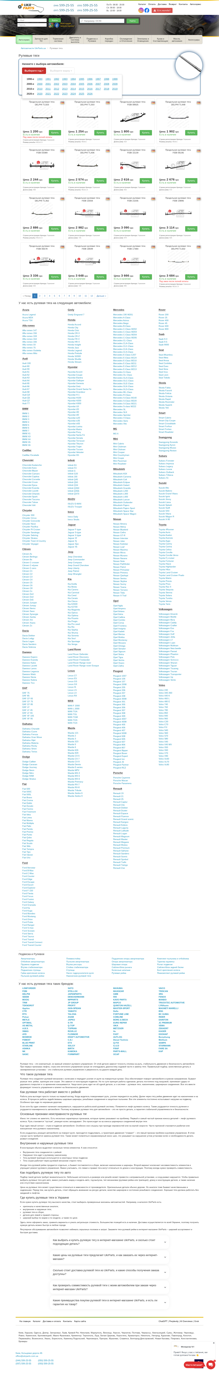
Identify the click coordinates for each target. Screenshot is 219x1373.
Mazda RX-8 (74, 787)
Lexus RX (72, 696)
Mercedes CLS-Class (123, 352)
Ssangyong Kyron (167, 445)
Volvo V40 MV (165, 744)
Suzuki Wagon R (166, 516)
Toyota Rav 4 (165, 587)
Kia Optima (73, 615)
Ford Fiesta (27, 893)
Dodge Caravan (29, 764)
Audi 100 (26, 363)
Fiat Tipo (26, 852)
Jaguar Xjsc (73, 544)
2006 (90, 84)
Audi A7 (25, 389)
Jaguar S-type (74, 532)
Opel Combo (119, 620)
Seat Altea (163, 358)
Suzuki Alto (164, 488)
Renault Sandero (121, 853)
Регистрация (65, 23)
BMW (25, 409)
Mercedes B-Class (122, 326)
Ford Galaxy (28, 902)
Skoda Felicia (165, 393)
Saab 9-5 (163, 342)
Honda (71, 320)
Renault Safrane (121, 851)
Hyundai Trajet (74, 447)
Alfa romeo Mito (29, 353)
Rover (162, 310)
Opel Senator (119, 649)
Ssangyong (165, 437)
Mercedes (118, 310)
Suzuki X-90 (164, 519)
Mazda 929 (73, 753)
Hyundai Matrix (75, 429)
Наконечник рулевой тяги (78, 976)
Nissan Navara (120, 558)
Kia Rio (71, 627)
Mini (115, 439)
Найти (133, 21)
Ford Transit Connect (32, 942)
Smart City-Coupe (167, 420)
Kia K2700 (72, 607)
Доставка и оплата (52, 1321)
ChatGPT (163, 1321)
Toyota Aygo (164, 541)
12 (92, 296)
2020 (39, 93)
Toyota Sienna (165, 592)
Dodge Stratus (29, 779)
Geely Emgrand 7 (76, 315)
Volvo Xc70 (164, 762)
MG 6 (115, 434)
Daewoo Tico (28, 683)
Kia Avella (72, 584)
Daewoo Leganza (30, 671)
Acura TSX (27, 320)
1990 (39, 79)
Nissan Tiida (119, 593)
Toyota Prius (164, 584)
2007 (98, 84)
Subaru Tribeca (166, 475)
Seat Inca (163, 372)
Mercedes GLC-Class (123, 381)
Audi (25, 358)
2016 (90, 88)
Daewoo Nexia (29, 677)
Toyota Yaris (164, 604)
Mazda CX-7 (74, 759)
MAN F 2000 (74, 706)
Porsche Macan (120, 780)
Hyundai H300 (74, 403)
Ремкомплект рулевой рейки (171, 973)
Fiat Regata (27, 840)
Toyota (162, 524)
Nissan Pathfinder (121, 564)
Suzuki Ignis (164, 496)
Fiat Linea (27, 817)
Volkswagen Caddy (168, 623)
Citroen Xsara (28, 623)
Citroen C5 (27, 583)
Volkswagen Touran (168, 671)
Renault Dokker (120, 808)
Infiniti (71, 460)
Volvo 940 (163, 716)
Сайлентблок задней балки (170, 967)
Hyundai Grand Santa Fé (79, 389)
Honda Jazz (73, 348)
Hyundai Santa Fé (76, 435)
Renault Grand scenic (123, 819)
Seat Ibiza (163, 369)
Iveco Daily (73, 517)
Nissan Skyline (120, 581)
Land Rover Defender (78, 654)
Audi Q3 (26, 395)
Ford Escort (27, 885)
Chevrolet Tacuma (31, 499)
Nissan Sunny (119, 584)
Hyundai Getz (74, 386)
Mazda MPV (73, 770)
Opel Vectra (118, 660)
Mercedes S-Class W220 (125, 401)
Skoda (162, 383)
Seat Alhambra (166, 355)
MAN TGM (73, 717)
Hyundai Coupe (75, 375)
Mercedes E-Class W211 (124, 363)
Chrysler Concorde (31, 521)
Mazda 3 (72, 739)
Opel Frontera (119, 626)
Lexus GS (72, 681)
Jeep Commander (76, 559)
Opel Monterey (120, 640)
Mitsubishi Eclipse (121, 482)
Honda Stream (74, 362)
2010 (39, 88)
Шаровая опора (119, 964)
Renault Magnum (121, 836)
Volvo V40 (163, 742)
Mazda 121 (73, 733)
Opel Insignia (119, 628)
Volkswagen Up (166, 677)
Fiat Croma (27, 800)
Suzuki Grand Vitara (168, 494)
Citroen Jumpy (29, 605)
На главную (25, 1321)
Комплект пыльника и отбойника (173, 959)
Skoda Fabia (165, 388)
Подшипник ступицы (31, 970)
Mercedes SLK (120, 412)
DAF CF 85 (27, 704)
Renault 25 (118, 799)
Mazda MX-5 (74, 776)
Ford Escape (28, 882)
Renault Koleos (120, 825)
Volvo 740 (163, 704)
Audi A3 (25, 378)
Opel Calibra (119, 617)
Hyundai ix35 (74, 421)
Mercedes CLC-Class (123, 346)
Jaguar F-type (74, 529)
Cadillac (26, 450)
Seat (161, 350)
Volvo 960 (163, 719)
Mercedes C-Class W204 (125, 335)
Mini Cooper (119, 452)
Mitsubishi (119, 469)
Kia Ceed (72, 595)
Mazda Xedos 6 (75, 793)
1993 (64, 79)
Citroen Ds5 (28, 600)
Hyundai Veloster (76, 452)
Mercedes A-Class (121, 318)
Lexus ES (72, 678)
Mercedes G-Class (122, 372)
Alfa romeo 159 (29, 336)
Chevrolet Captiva (30, 476)
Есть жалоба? (164, 10)
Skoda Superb (165, 405)
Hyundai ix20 (74, 418)
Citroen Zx (27, 626)
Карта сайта (80, 1321)
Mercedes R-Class (122, 395)
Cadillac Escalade (30, 455)
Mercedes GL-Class (122, 375)
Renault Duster (120, 810)
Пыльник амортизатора (77, 962)
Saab (161, 334)
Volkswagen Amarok (168, 614)
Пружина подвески (30, 964)
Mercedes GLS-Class (123, 389)
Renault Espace (120, 813)
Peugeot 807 (119, 748)
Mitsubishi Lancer (121, 499)
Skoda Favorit (165, 390)
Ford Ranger (28, 925)
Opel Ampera (119, 608)
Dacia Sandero (29, 644)
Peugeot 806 (119, 745)
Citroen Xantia (29, 617)
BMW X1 (26, 433)
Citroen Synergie (30, 614)
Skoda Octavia (165, 396)
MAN (70, 701)
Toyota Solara (165, 595)
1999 (115, 79)
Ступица (70, 970)
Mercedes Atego (121, 323)
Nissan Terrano (120, 590)
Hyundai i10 (73, 406)
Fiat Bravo (27, 797)
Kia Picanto (73, 618)
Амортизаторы (28, 959)
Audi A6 (25, 386)
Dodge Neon (28, 770)
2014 (73, 88)
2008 (106, 84)
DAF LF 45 (27, 710)
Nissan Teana (119, 587)
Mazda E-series (75, 767)
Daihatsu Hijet (28, 740)
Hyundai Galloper (76, 380)
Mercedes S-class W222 (124, 406)
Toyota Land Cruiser (168, 572)
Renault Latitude (121, 831)
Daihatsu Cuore (29, 731)
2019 (115, 88)
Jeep (70, 552)
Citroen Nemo (28, 608)
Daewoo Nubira (29, 680)
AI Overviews (186, 1321)
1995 (81, 79)
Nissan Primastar (121, 570)
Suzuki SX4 (164, 511)
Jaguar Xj (72, 541)
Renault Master (120, 839)
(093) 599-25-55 (45, 1363)
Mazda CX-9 (74, 762)
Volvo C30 (163, 722)
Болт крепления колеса (168, 970)
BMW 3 (25, 419)
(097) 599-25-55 (23, 1363)
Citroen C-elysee (30, 565)
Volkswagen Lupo (167, 643)
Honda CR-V (74, 333)
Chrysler (27, 510)
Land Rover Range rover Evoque (83, 666)
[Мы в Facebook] (146, 10)
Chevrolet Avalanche (32, 465)
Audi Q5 (26, 398)
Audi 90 (25, 369)
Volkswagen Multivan (168, 645)
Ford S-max (28, 928)
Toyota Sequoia (166, 590)
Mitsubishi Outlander (123, 502)
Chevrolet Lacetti (30, 491)
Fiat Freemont (29, 812)
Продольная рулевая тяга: (42, 103)
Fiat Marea (27, 820)
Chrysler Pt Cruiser (31, 529)
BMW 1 (25, 413)
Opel (115, 601)
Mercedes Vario (120, 421)
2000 (39, 84)
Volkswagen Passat (168, 651)
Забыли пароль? (67, 26)
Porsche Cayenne (121, 778)
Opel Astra (118, 614)
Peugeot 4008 (119, 722)
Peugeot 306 (119, 707)
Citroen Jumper (29, 603)
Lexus (71, 671)
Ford (25, 863)
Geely (71, 310)
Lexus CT (72, 676)
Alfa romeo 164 (29, 339)
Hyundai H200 (74, 401)
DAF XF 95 (27, 719)
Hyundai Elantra (75, 378)
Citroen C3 (27, 577)
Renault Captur (120, 802)
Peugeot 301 (119, 702)
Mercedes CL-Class (122, 340)
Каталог (142, 4)
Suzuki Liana (165, 502)
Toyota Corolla (165, 552)
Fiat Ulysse (27, 855)
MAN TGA (72, 711)
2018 (106, 88)
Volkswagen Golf (166, 634)
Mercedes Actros (121, 320)
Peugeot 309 (119, 716)
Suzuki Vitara (165, 514)
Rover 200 (163, 315)
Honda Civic (73, 330)
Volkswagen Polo (167, 657)
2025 (81, 93)
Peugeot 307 (119, 710)
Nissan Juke (119, 541)
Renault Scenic (120, 856)
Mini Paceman (120, 461)
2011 (48, 88)
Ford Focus (27, 896)
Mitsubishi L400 (120, 497)
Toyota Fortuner (166, 561)
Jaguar (72, 524)
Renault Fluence (121, 816)
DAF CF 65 (27, 698)
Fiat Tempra (28, 849)
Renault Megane (121, 842)
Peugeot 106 (119, 679)
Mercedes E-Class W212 (125, 366)
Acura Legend (29, 315)
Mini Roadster (119, 464)
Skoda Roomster (166, 402)
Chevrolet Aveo (29, 468)
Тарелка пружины (165, 962)
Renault (117, 788)
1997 (98, 79)
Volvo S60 (163, 733)
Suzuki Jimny (165, 499)
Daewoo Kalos (29, 663)
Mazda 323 (73, 741)
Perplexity (173, 1321)
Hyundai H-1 (74, 395)
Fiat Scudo (27, 843)
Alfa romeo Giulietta (31, 350)
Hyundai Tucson (75, 449)
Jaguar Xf (72, 538)
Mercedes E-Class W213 (125, 369)
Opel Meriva (119, 634)
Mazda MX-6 (74, 779)
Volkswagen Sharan (168, 663)
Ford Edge (27, 879)
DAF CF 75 (27, 701)
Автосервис (195, 4)
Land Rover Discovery (78, 657)
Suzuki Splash (165, 505)
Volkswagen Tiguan (168, 666)
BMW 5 (25, 425)
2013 (64, 88)
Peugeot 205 (119, 687)
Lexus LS (72, 690)
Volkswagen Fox (166, 631)
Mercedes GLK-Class (123, 386)
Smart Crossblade (167, 423)
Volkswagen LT (166, 640)
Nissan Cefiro (119, 532)
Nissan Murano (120, 555)
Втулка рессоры (74, 964)
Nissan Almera (120, 524)
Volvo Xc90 (164, 765)
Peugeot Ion (119, 759)
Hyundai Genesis (76, 383)
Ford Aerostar (28, 868)
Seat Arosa (164, 360)
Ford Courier (28, 876)
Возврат (173, 4)
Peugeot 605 (119, 739)
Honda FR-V (74, 339)
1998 (106, 79)
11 (86, 296)
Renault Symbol (120, 859)
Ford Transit (28, 939)
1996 (90, 79)
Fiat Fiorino (27, 809)
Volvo (162, 685)
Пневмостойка (73, 959)
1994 (73, 79)
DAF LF (26, 707)
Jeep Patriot (73, 571)
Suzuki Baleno (165, 491)
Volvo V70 (163, 753)
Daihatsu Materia (30, 743)
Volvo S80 (163, 739)
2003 (64, 84)
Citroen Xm (27, 620)
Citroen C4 (27, 580)
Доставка (162, 4)
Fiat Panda (27, 829)
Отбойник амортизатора (33, 962)
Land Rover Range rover (79, 663)
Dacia (25, 631)
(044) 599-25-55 (23, 1360)
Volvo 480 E (164, 701)
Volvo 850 (163, 713)
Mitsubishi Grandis (122, 488)
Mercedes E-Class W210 (125, 361)
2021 (48, 93)
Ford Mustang (29, 916)
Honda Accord (74, 324)
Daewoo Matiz (29, 674)
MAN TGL (72, 714)
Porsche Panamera (122, 783)
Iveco (71, 512)
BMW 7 (25, 431)
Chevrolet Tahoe (30, 502)
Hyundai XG (73, 455)
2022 (56, 93)
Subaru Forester (166, 461)
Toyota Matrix (165, 578)
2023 (64, 93)
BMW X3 (26, 436)
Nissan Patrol (119, 567)
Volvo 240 (163, 690)
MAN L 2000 (73, 709)
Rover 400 (163, 320)
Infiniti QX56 (73, 491)
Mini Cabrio (118, 444)
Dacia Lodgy (28, 638)
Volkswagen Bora (167, 620)
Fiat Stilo (26, 846)
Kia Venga (72, 644)
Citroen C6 (27, 585)
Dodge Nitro (28, 773)
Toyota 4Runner (166, 529)
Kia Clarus (72, 601)
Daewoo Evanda (30, 660)
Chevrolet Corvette (31, 479)
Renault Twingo (120, 865)
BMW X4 (26, 439)
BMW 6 (25, 428)
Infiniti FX (72, 468)
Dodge (26, 757)
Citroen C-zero (29, 568)
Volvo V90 (163, 756)
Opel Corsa (118, 623)
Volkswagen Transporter (170, 674)
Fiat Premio (27, 832)
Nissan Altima (119, 527)
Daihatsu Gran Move (32, 737)
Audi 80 (25, 366)
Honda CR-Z (74, 336)
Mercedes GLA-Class (123, 378)
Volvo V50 (163, 747)
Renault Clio (119, 805)
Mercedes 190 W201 (123, 315)
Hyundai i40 (73, 415)
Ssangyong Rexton (168, 451)
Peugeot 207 (119, 693)
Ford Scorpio (28, 931)
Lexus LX (72, 693)
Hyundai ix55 (74, 423)
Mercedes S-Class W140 (125, 398)
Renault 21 (118, 796)
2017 (98, 88)
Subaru (163, 456)
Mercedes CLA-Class (123, 343)
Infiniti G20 (73, 474)
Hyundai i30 (73, 412)
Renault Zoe (119, 868)
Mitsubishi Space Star (123, 511)
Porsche (118, 773)
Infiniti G (72, 471)
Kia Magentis (74, 610)
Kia (70, 579)
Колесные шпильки (121, 970)
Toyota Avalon (165, 535)
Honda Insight (74, 345)
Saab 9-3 (163, 339)
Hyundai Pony (74, 432)
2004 (73, 84)
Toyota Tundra (165, 598)
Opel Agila (118, 606)
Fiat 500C (27, 792)
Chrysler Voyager (30, 544)
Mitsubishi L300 (120, 494)
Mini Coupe (118, 458)
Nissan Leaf (118, 547)
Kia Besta (72, 587)
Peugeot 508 (119, 736)
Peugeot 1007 (119, 676)
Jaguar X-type (74, 535)
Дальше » (101, 296)
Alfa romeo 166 (29, 342)
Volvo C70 (163, 724)
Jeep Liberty (73, 568)
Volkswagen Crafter (168, 625)
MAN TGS (72, 720)
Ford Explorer (28, 888)
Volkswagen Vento (167, 680)
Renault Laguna (120, 828)
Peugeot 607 (119, 742)
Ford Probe (27, 922)
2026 (90, 93)
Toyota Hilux (164, 569)
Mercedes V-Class (121, 418)
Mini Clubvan (119, 449)
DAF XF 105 (28, 716)
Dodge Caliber (29, 762)
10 (80, 296)
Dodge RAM (28, 776)
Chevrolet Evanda (30, 488)
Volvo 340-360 (165, 693)
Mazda (71, 728)
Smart (162, 413)
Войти (55, 20)
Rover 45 (163, 323)
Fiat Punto (27, 835)
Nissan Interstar (120, 538)
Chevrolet (27, 460)
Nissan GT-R (119, 535)
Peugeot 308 (119, 713)
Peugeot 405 (119, 724)
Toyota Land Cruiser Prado (171, 575)
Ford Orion (27, 919)
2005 (81, 84)
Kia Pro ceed (74, 624)
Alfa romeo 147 (29, 330)
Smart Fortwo (165, 429)
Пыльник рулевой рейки (32, 976)
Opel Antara (118, 611)
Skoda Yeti (164, 408)
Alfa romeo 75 (29, 348)
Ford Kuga (27, 911)
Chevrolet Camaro (31, 474)
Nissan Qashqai (120, 575)
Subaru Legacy (166, 466)
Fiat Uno (26, 858)
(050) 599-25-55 (45, 1360)
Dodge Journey (29, 767)
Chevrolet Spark (30, 497)
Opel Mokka (119, 637)
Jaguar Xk (72, 547)
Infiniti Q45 (73, 479)
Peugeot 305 (119, 704)
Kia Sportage (74, 641)
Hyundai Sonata (75, 438)
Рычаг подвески (165, 964)
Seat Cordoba (165, 363)
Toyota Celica (165, 549)
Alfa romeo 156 (29, 333)
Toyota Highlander (167, 567)
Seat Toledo (164, 378)
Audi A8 (25, 392)
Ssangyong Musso (167, 448)
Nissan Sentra (119, 578)
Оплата (152, 4)
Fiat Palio (26, 826)
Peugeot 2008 (119, 684)
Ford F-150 (27, 891)
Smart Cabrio (165, 418)
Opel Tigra (118, 657)
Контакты (183, 4)
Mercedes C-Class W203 (125, 332)
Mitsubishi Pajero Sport (124, 508)
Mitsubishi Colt (120, 479)
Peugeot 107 (119, 681)
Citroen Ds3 (28, 594)
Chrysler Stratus (30, 538)
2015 (81, 88)
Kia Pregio (72, 621)
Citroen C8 (27, 588)
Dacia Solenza (29, 647)
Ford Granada (29, 905)
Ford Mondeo (28, 913)
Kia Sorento (73, 635)
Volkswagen (165, 609)
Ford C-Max (28, 873)
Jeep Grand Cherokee (78, 565)
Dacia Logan (28, 641)
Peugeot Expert (120, 756)
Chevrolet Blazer (30, 471)
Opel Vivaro (118, 663)
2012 (56, 88)
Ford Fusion (28, 899)
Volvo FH (163, 727)
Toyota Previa (165, 581)
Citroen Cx (27, 591)
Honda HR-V (74, 342)
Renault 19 (118, 793)
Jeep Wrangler (75, 574)
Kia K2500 (72, 604)
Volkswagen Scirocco (168, 660)
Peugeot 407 (119, 730)
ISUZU (71, 499)
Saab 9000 (164, 345)
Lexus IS (72, 687)
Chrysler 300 (28, 515)
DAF (24, 688)
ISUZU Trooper (75, 507)
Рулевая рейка (119, 973)
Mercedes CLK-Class (123, 349)
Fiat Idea (26, 815)
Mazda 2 (72, 736)
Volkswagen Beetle (167, 617)
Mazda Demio (74, 764)
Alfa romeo (28, 325)
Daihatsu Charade (30, 729)
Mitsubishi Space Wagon (124, 514)
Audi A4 (25, 380)
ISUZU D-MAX (74, 504)
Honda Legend (75, 350)
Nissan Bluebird (120, 530)
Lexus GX (72, 684)
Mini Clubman (119, 447)
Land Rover (74, 649)
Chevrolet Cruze (30, 482)
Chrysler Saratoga (30, 532)
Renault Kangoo (120, 822)
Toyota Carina (165, 547)
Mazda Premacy (75, 782)
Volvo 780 (163, 710)
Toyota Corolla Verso (168, 555)
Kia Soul (72, 638)
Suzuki (162, 483)
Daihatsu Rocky (29, 746)
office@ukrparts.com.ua (27, 1356)
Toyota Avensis (166, 538)
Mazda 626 (73, 750)
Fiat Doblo (27, 803)
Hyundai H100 (74, 398)
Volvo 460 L (164, 698)
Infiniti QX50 (73, 488)
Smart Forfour (165, 426)
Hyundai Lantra (75, 426)
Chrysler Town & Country (34, 541)
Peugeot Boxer (120, 753)
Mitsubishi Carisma (122, 477)
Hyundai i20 (73, 409)
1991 (48, 79)
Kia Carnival (73, 592)
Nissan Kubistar (120, 544)
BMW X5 (26, 442)
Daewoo (27, 652)
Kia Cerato (73, 598)
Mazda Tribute (74, 790)
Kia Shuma (73, 633)
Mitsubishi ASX (120, 474)
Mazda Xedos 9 (75, 796)
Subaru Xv (163, 478)
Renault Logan (120, 833)
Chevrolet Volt (28, 505)
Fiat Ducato (27, 806)
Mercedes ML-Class (122, 392)
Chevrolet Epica (29, 485)
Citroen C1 (27, 571)
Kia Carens (73, 590)
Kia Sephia (73, 630)
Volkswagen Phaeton (168, 654)
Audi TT (26, 403)
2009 (115, 84)
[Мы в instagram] (141, 10)
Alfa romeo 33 (29, 345)
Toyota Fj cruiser (166, 558)
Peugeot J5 (118, 762)
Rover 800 (163, 329)
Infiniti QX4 (73, 485)
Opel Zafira (118, 666)
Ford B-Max (28, 870)
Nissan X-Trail (119, 595)
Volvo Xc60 (164, 759)
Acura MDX (27, 318)
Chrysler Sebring (30, 535)
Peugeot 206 (119, 690)
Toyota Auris (164, 532)
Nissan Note (119, 561)
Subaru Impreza (166, 463)
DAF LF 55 (27, 713)
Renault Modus (120, 845)
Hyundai (72, 367)
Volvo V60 (163, 750)
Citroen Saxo (28, 611)
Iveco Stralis (73, 519)
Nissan (117, 519)
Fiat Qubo (27, 837)
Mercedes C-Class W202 (125, 329)
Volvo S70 (163, 736)
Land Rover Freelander (79, 660)
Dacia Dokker (28, 635)
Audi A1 (25, 372)
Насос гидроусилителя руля (80, 973)
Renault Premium (121, 848)
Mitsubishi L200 (120, 491)
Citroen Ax (27, 554)
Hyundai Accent (75, 372)
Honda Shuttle (74, 359)
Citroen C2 (27, 574)
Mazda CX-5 (74, 756)
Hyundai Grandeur (76, 392)
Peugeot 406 (119, 727)
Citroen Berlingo (30, 557)
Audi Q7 (26, 401)
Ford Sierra (27, 934)
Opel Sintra (118, 654)
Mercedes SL (119, 409)
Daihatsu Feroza (30, 734)
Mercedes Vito (120, 424)
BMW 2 (25, 416)
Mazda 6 (72, 747)
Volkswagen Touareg (168, 668)
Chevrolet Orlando (31, 494)
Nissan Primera (120, 573)
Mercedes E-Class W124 (125, 358)
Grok (196, 1321)
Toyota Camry (165, 544)
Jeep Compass (75, 562)
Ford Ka (26, 908)
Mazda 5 (72, 744)
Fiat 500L (26, 794)
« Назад (27, 296)
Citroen (26, 549)
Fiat (24, 784)
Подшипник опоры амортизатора (128, 959)
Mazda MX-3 (74, 773)
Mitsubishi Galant (121, 485)
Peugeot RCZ (119, 768)
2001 (48, 84)
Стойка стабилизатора (77, 967)
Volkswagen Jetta (167, 637)
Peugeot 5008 (119, 733)
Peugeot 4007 (119, 719)
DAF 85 (25, 696)
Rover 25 (163, 318)
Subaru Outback (166, 472)
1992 (56, 79)
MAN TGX (72, 723)
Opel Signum (119, 651)
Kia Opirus (73, 613)
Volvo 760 (163, 707)
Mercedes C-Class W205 (125, 338)
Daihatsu (27, 724)
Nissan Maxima (120, 550)
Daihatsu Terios (29, 752)
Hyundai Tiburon (75, 444)
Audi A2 (25, 375)
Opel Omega (119, 646)
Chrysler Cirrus (29, 518)
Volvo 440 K (164, 696)
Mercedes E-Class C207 (124, 355)
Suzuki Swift (164, 508)
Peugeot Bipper (120, 750)
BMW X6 (26, 445)
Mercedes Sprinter (122, 415)
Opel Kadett (118, 631)
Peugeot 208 (119, 696)
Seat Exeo (163, 366)
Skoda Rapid (165, 399)
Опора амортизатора (122, 962)
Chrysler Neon (29, 524)
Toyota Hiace (165, 564)
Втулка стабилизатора (31, 967)
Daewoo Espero (29, 657)
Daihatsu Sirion (29, 749)
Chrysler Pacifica (30, 527)
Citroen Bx (27, 559)
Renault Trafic (119, 862)
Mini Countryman (121, 455)
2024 (73, 93)
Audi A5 (25, 383)
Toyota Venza (165, 601)
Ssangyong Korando (168, 442)
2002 (56, 84)
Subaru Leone (165, 469)
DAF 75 (25, 693)
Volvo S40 (163, 730)
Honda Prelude (75, 353)
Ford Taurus (28, 936)
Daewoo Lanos (29, 668)
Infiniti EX (72, 465)
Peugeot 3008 (119, 699)
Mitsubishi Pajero (121, 505)
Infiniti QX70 (73, 494)
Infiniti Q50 (73, 482)
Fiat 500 (26, 789)
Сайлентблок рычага (122, 967)
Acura (25, 310)
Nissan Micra (119, 552)
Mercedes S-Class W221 (125, 404)
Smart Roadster (166, 432)
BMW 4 (25, 422)
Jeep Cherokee (75, 557)
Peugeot (118, 671)
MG (115, 429)
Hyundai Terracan (76, 441)
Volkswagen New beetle (170, 648)
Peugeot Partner (121, 765)
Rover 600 (163, 326)
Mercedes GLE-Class (123, 383)
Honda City (73, 327)
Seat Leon (163, 375)
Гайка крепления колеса (33, 973)
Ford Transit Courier (31, 945)
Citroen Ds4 (28, 597)
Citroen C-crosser (30, 562)
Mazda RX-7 (74, 784)
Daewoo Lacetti (29, 666)
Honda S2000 (74, 356)
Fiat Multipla (28, 823)
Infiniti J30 (72, 477)
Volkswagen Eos (166, 628)
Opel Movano (119, 643)
